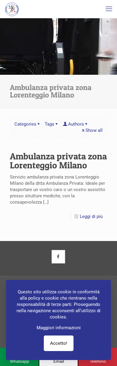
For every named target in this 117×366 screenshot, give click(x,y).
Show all (94, 130)
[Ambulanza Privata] (12, 8)
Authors (76, 124)
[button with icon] (58, 256)
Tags (49, 124)
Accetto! (58, 343)
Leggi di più (91, 216)
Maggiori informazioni (59, 327)
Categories (25, 124)
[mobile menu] (109, 9)
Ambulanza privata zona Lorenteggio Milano (58, 160)
